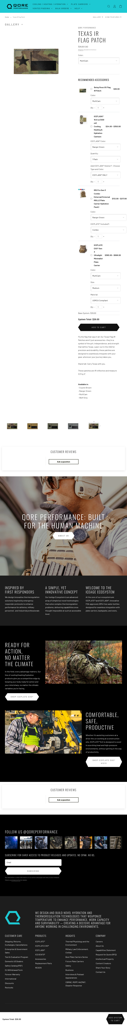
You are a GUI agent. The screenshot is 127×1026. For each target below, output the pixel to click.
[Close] (111, 485)
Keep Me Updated (38, 535)
